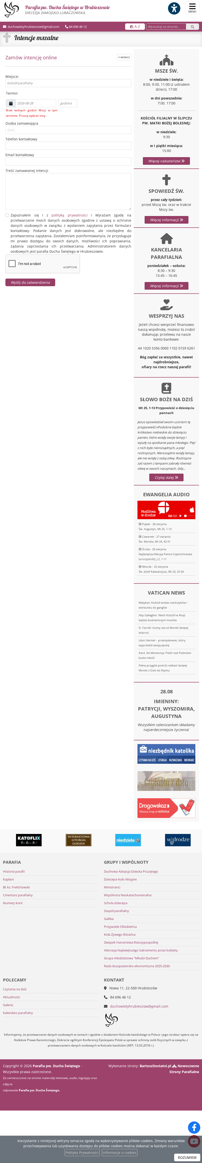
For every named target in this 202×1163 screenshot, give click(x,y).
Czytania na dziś (14, 989)
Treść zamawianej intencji (26, 170)
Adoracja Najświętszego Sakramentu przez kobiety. (141, 950)
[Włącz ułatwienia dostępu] (174, 8)
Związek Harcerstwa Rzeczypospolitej (131, 942)
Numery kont (13, 903)
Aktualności (11, 997)
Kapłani (8, 879)
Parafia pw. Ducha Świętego (67, 9)
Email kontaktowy (19, 154)
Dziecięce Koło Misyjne (120, 879)
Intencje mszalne (36, 37)
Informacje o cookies (119, 1152)
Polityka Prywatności (82, 1152)
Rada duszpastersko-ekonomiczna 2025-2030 (137, 966)
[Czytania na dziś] (166, 780)
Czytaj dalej (165, 477)
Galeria (8, 1005)
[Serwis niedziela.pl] (117, 840)
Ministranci (112, 887)
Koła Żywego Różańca (119, 934)
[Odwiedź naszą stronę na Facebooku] (194, 1127)
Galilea (109, 919)
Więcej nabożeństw (164, 161)
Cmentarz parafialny (18, 895)
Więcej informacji (165, 219)
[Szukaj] (192, 26)
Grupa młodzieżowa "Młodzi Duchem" (131, 958)
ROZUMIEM (187, 1157)
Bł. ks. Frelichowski (16, 887)
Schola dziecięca (115, 903)
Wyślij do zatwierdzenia (30, 282)
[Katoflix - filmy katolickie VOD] (18, 840)
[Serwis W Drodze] (167, 840)
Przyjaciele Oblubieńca (120, 927)
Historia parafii (14, 871)
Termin (11, 93)
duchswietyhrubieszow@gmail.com (33, 26)
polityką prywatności (69, 215)
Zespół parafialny (116, 911)
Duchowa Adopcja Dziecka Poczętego (131, 871)
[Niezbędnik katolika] (166, 753)
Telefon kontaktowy (21, 139)
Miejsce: (12, 76)
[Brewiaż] (67, 840)
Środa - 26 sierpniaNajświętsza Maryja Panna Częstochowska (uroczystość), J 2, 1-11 (165, 554)
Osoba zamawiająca (21, 123)
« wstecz (124, 57)
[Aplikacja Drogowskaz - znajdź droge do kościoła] (166, 807)
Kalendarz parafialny (18, 1013)
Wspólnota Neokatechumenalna (128, 895)
